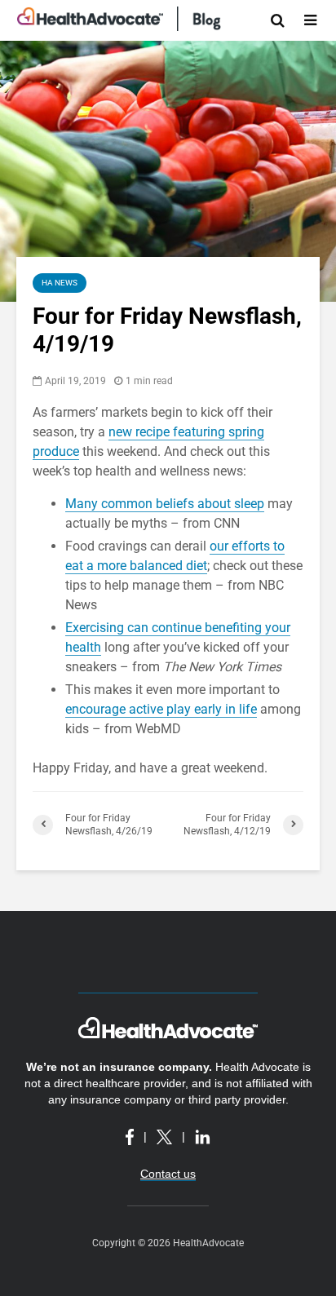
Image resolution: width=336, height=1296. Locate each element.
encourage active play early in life (161, 709)
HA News (59, 282)
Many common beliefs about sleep (164, 503)
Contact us (168, 1173)
